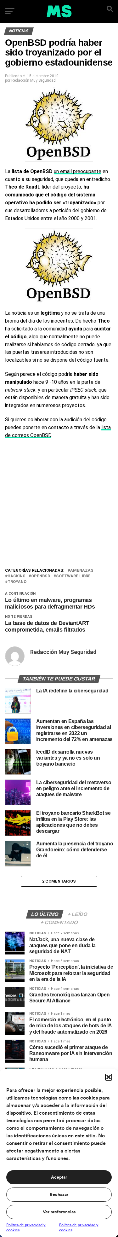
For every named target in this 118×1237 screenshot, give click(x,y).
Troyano (17, 582)
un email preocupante (77, 171)
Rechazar (59, 1195)
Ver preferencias (59, 1212)
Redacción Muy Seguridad (33, 80)
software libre (73, 576)
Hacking (16, 576)
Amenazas (81, 571)
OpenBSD (40, 576)
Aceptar (59, 1177)
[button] (108, 1077)
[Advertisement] (59, 505)
